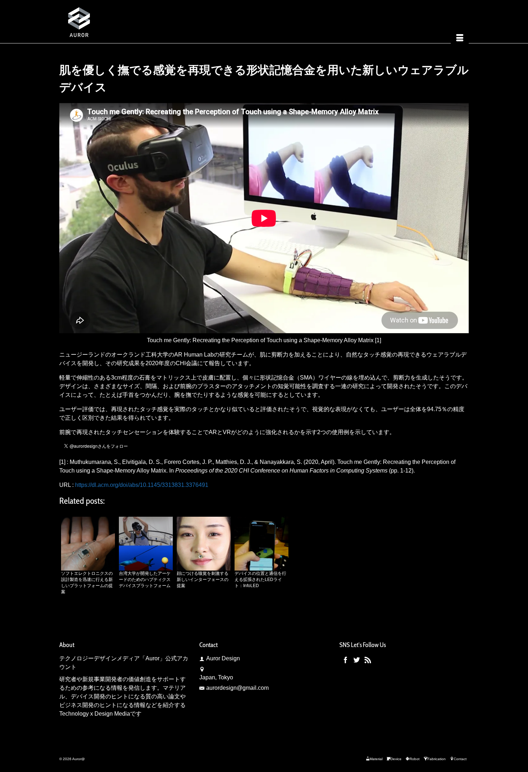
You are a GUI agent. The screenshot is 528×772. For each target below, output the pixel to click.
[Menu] (460, 38)
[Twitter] (357, 659)
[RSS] (368, 659)
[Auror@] (124, 21)
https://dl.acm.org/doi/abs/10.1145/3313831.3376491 (141, 485)
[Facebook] (346, 659)
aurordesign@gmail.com (237, 688)
